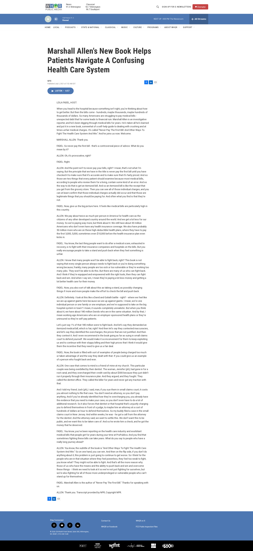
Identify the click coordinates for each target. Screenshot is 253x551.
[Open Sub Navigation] (61, 27)
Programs (153, 27)
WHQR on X (140, 521)
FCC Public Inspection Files (147, 527)
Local (56, 27)
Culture (137, 27)
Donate (201, 7)
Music (124, 27)
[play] (48, 19)
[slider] (60, 19)
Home (48, 27)
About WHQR (170, 27)
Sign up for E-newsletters (176, 7)
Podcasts (70, 27)
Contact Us (105, 521)
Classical (110, 27)
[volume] (56, 19)
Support (187, 27)
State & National (90, 27)
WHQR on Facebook (109, 527)
